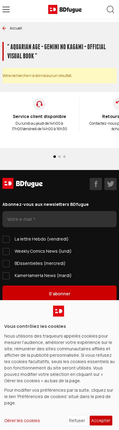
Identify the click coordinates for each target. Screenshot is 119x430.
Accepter (100, 420)
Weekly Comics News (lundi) (43, 251)
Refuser (77, 420)
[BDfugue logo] (65, 9)
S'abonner (59, 293)
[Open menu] (6, 9)
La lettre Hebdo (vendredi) (42, 239)
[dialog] (59, 365)
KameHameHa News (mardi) (43, 275)
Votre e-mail (20, 219)
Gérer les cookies (22, 420)
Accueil (16, 28)
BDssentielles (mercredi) (40, 263)
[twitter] (110, 184)
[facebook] (96, 184)
